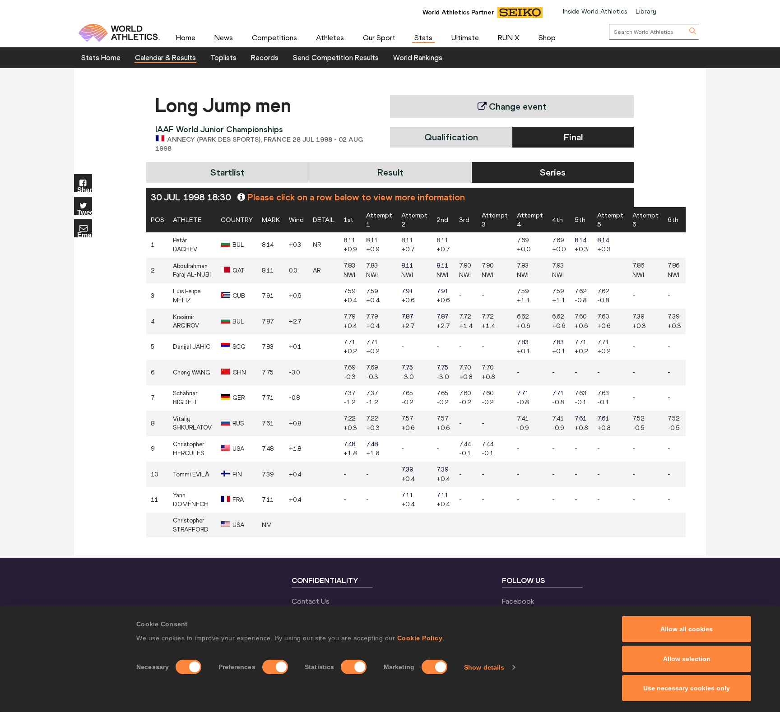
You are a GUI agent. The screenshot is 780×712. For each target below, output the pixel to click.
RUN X (509, 37)
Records (265, 57)
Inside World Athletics (595, 11)
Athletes (330, 37)
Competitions (274, 37)
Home (185, 37)
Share (84, 189)
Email (84, 234)
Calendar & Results (165, 57)
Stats (423, 37)
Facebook (518, 601)
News (223, 37)
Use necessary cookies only (686, 688)
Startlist (227, 172)
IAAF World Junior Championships (219, 129)
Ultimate (465, 37)
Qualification (451, 137)
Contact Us (311, 601)
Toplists (223, 57)
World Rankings (417, 57)
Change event (517, 106)
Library (646, 11)
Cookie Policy (420, 638)
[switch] (275, 667)
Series (553, 172)
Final (573, 137)
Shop (547, 37)
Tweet (84, 212)
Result (390, 172)
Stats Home (101, 57)
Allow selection (686, 658)
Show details (484, 667)
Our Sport (379, 37)
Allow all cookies (686, 629)
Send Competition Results (336, 57)
